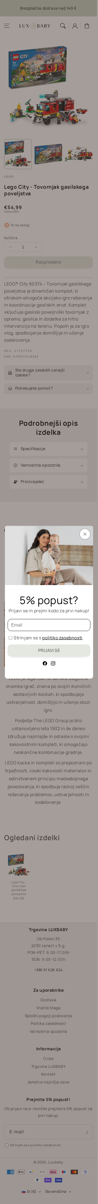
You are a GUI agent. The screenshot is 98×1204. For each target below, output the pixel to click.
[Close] (84, 533)
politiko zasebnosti (62, 637)
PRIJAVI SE (49, 650)
